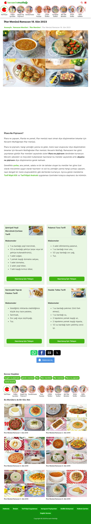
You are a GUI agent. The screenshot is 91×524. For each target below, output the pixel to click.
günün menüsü (28, 378)
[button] (85, 2)
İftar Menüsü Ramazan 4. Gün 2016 (58, 466)
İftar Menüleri (35, 27)
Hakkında (6, 509)
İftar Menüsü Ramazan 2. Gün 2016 (58, 433)
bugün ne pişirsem (12, 378)
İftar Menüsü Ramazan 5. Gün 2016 (16, 499)
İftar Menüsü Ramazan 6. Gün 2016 (58, 499)
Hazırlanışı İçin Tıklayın (24, 279)
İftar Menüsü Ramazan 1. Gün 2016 (16, 433)
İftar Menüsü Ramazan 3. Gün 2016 (16, 466)
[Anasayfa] (16, 3)
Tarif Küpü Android (29, 175)
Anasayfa (8, 27)
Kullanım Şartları (82, 509)
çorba (16, 165)
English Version (45, 513)
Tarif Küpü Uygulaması (29, 509)
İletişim (15, 509)
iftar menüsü (58, 378)
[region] (45, 108)
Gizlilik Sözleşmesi (67, 509)
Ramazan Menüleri (20, 27)
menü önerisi (10, 382)
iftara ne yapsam (72, 378)
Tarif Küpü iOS (10, 175)
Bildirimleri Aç (47, 360)
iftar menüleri (46, 378)
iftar (37, 378)
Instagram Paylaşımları (49, 509)
